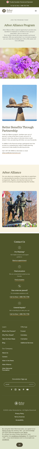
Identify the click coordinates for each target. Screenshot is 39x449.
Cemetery (24, 335)
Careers (4, 357)
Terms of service (19, 417)
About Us (5, 353)
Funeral (23, 331)
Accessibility (19, 420)
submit (31, 384)
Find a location (19, 280)
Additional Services (27, 343)
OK (20, 445)
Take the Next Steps (8, 339)
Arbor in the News (8, 360)
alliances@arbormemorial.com (11, 153)
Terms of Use (6, 430)
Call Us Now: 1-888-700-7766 (19, 297)
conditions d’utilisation (18, 436)
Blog (3, 343)
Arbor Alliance (6, 364)
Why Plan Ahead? (8, 335)
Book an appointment (19, 260)
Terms (25, 432)
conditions (5, 440)
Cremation (24, 339)
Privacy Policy (19, 413)
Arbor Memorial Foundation (7, 369)
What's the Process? (9, 331)
